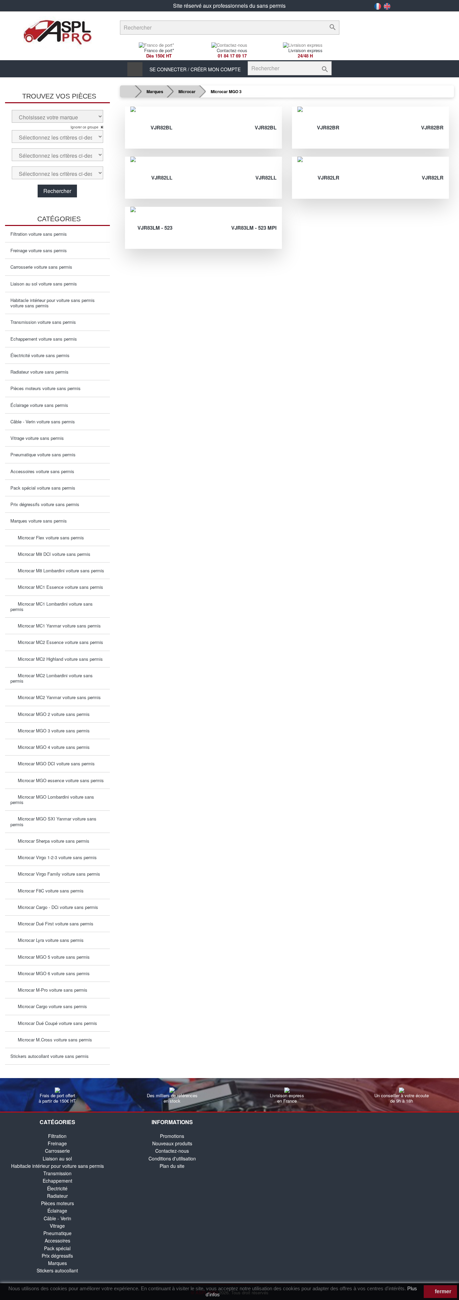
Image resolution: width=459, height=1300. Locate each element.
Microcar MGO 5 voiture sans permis (52, 957)
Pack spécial (57, 1248)
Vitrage (57, 1225)
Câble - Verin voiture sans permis (42, 421)
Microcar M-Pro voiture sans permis (50, 990)
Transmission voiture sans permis (43, 322)
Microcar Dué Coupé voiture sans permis (55, 1023)
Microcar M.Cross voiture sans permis (53, 1039)
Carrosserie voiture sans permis (41, 267)
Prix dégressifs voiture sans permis (44, 504)
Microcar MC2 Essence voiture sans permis (58, 642)
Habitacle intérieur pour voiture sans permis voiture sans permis (52, 303)
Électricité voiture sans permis (40, 355)
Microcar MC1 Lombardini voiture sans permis (51, 606)
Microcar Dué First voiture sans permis (53, 923)
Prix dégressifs (57, 1255)
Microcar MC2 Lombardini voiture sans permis (51, 678)
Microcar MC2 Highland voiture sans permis (58, 659)
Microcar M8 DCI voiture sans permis (52, 554)
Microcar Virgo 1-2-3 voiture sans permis (55, 857)
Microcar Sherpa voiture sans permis (51, 841)
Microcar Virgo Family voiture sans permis (57, 874)
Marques (57, 1263)
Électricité (57, 1188)
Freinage (57, 1143)
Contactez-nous (172, 1150)
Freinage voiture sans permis (38, 250)
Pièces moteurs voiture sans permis (45, 388)
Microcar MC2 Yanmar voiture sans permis (57, 697)
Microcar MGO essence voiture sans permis (59, 780)
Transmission (57, 1173)
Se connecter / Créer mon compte (195, 69)
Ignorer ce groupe (85, 127)
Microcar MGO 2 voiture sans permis (52, 714)
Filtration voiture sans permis (38, 234)
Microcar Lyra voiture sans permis (49, 940)
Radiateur (57, 1195)
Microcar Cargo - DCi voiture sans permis (56, 907)
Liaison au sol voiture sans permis (43, 283)
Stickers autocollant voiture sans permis (49, 1056)
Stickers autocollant (57, 1270)
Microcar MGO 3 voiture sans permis (52, 730)
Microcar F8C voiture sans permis (49, 890)
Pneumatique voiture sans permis (43, 454)
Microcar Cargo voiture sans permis (50, 1006)
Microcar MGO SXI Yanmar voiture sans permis (53, 821)
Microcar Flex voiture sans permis (49, 537)
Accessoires (57, 1240)
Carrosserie (57, 1150)
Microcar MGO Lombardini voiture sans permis (52, 799)
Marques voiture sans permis (38, 521)
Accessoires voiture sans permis (42, 471)
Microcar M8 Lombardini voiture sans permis (59, 570)
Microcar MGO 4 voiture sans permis (52, 747)
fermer (442, 1291)
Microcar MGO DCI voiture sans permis (54, 763)
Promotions (172, 1136)
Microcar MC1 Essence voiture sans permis (58, 587)
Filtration (57, 1136)
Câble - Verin (57, 1218)
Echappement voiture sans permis (43, 339)
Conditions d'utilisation (172, 1158)
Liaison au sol (57, 1158)
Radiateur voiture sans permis (39, 372)
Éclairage (57, 1210)
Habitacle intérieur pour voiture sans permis (57, 1165)
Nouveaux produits (172, 1143)
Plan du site (172, 1165)
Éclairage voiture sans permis (39, 405)
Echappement (57, 1180)
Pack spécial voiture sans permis (42, 488)
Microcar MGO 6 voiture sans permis (52, 973)
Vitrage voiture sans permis (37, 438)
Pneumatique (57, 1233)
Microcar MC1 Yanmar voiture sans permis (57, 625)
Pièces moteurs (57, 1203)
